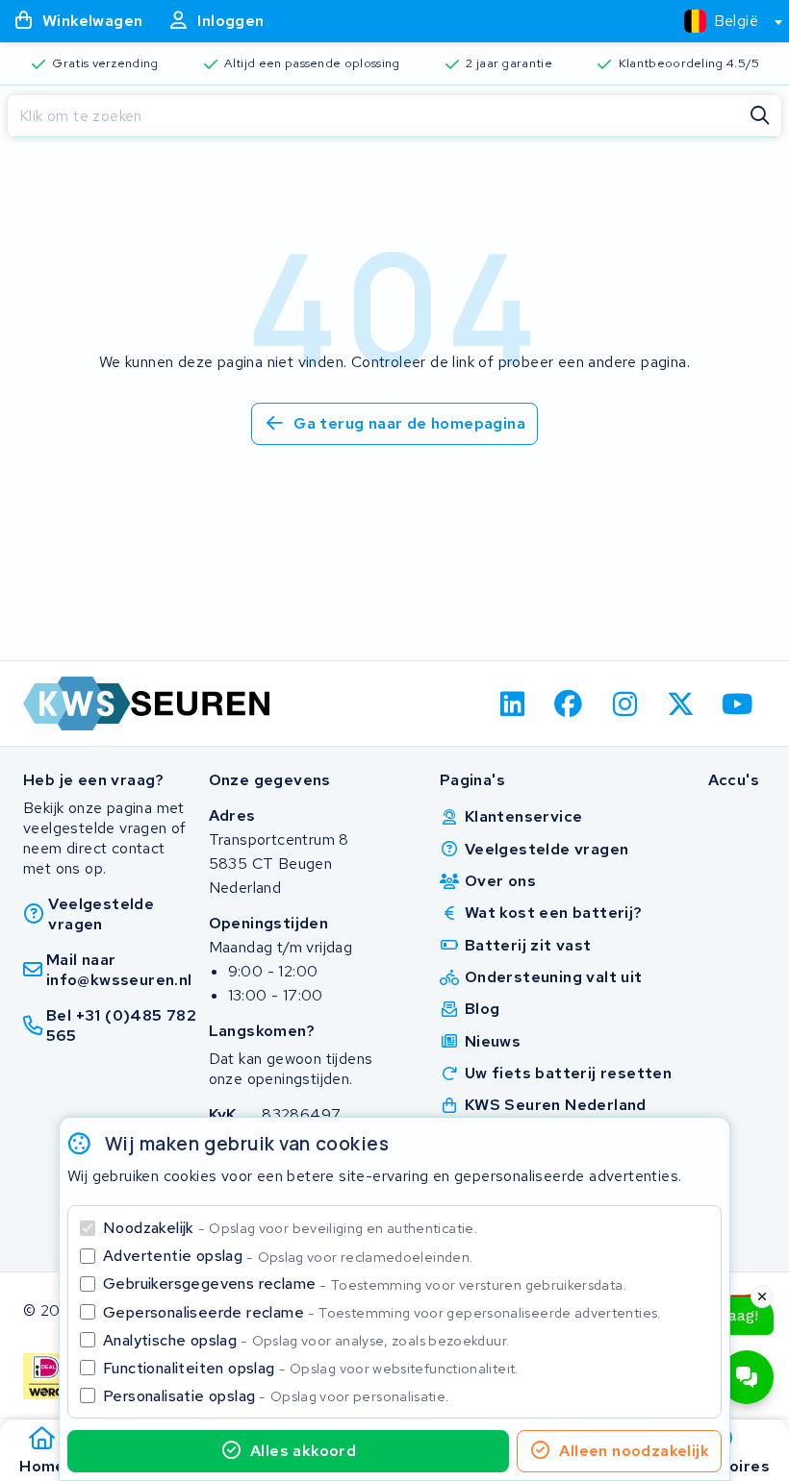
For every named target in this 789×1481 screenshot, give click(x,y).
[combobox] (725, 21)
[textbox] (721, 21)
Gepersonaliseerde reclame (382, 1312)
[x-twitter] (681, 703)
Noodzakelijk (290, 1228)
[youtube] (737, 703)
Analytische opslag (306, 1340)
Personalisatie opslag (276, 1396)
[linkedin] (512, 703)
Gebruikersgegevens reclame (364, 1283)
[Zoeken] (760, 116)
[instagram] (625, 703)
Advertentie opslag (287, 1256)
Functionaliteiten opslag (311, 1368)
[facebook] (569, 703)
